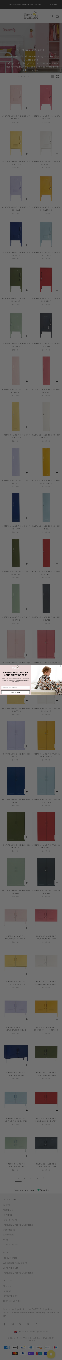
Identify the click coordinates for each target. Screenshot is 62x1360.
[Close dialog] (60, 666)
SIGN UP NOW (15, 692)
